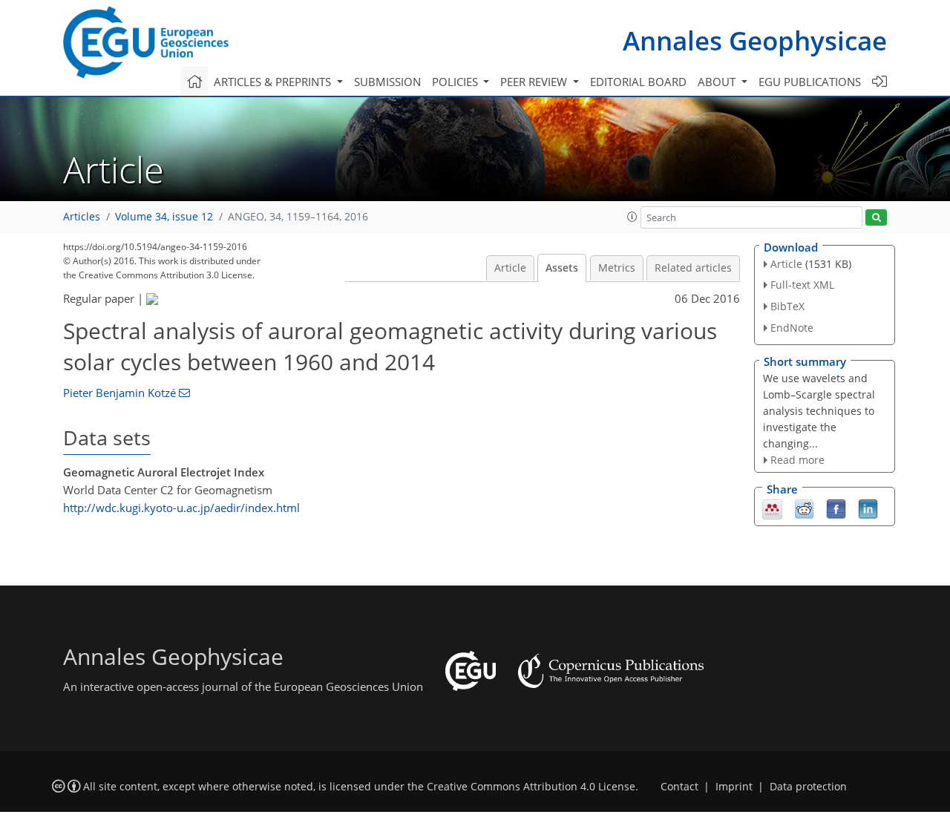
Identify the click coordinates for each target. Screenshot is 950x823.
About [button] (718, 81)
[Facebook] (836, 508)
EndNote (791, 328)
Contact (679, 786)
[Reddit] (804, 508)
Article (510, 268)
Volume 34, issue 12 (164, 216)
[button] (632, 216)
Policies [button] (456, 81)
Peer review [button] (535, 81)
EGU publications (810, 81)
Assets (562, 268)
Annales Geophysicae (755, 40)
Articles (81, 216)
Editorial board (638, 81)
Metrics (616, 268)
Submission (387, 81)
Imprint (734, 786)
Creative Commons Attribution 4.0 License (531, 786)
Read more (797, 460)
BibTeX (787, 306)
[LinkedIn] (868, 508)
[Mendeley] (772, 508)
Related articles (693, 268)
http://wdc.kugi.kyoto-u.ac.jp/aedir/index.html (181, 507)
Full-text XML (802, 285)
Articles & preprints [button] (274, 81)
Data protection (808, 786)
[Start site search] (876, 217)
